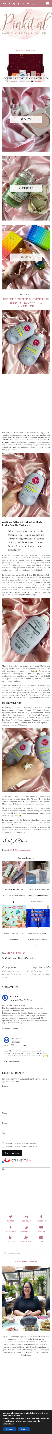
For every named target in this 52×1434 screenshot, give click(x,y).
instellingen (8, 1424)
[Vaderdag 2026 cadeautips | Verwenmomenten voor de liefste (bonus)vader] (38, 872)
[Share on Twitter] (13, 953)
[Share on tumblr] (19, 953)
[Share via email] (8, 953)
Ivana (14, 996)
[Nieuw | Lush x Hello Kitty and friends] (14, 916)
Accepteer (10, 1429)
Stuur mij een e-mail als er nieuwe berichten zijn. (21, 1146)
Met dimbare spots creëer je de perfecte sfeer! (38, 971)
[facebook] (18, 3)
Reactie (6, 1086)
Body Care (18, 957)
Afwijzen (24, 1429)
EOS (26, 957)
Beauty (8, 957)
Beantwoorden (11, 1028)
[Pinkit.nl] (26, 22)
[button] (48, 3)
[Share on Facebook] (11, 953)
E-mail (4, 1123)
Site (3, 1133)
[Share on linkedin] (24, 953)
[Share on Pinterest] (16, 953)
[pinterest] (23, 3)
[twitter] (10, 3)
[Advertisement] (26, 402)
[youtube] (28, 3)
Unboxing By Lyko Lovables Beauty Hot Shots (11, 972)
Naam (4, 1113)
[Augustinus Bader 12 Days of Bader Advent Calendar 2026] (38, 916)
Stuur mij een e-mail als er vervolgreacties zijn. (21, 1143)
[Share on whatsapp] (21, 953)
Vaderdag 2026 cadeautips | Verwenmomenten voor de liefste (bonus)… (38, 895)
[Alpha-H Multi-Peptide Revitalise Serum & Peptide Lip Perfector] (14, 872)
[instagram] (14, 3)
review (32, 957)
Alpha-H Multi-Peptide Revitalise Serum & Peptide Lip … (14, 895)
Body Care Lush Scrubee (20, 849)
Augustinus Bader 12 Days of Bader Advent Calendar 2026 (37, 939)
